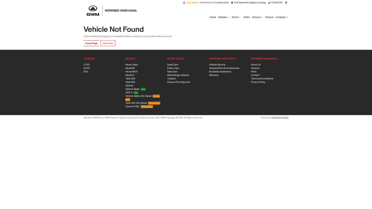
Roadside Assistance (220, 71)
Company (281, 17)
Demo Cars (173, 68)
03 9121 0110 (276, 3)
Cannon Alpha (132, 89)
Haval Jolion (131, 64)
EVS (86, 71)
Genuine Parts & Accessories (224, 68)
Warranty (214, 75)
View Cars (108, 43)
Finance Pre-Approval (178, 82)
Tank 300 (130, 78)
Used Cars (172, 64)
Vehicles (222, 17)
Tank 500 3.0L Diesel (136, 103)
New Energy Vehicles (178, 75)
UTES (87, 64)
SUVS (87, 68)
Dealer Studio (280, 118)
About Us (256, 64)
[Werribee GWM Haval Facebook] (286, 2)
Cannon (129, 85)
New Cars (172, 71)
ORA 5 (128, 92)
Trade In (171, 78)
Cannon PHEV (132, 106)
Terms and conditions (262, 78)
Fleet (253, 71)
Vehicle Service (217, 64)
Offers (246, 17)
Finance (269, 17)
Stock (235, 17)
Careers (255, 68)
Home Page (91, 43)
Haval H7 (130, 75)
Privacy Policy (258, 82)
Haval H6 (130, 68)
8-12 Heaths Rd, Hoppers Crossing (250, 3)
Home (213, 17)
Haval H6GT (131, 71)
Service (256, 17)
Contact (255, 75)
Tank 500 (130, 82)
